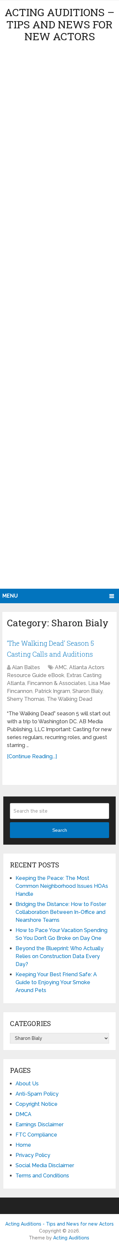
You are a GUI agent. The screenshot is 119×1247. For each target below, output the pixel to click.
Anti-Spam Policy (37, 1094)
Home (23, 1145)
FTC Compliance (36, 1135)
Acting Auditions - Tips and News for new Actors (59, 1224)
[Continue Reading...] (32, 756)
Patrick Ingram (52, 691)
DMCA (23, 1114)
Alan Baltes (26, 667)
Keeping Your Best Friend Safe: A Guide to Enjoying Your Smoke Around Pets (56, 982)
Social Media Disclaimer (45, 1165)
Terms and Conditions (42, 1175)
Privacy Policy (33, 1155)
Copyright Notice (37, 1104)
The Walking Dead (69, 699)
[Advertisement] (59, 317)
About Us (27, 1083)
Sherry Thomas (26, 699)
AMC (61, 667)
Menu (10, 596)
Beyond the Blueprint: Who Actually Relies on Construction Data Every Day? (59, 956)
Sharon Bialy (87, 691)
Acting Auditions (71, 1237)
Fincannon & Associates (56, 683)
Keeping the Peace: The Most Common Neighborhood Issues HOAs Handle (62, 886)
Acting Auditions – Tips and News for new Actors (59, 24)
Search (59, 830)
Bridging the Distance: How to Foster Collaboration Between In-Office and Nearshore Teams (61, 912)
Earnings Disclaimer (39, 1124)
